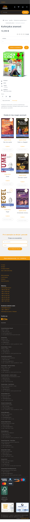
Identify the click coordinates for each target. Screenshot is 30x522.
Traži (25, 12)
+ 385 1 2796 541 (6, 471)
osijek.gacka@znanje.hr (8, 426)
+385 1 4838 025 (5, 443)
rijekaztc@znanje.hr (7, 398)
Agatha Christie (7, 139)
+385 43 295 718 (5, 289)
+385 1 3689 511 (5, 309)
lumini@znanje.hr (6, 379)
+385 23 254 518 (5, 295)
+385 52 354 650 (5, 299)
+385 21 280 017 (5, 453)
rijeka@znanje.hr (6, 351)
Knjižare (3, 2)
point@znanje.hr (6, 464)
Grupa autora (7, 174)
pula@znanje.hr (6, 342)
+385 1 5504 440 (5, 291)
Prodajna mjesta (5, 268)
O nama (3, 264)
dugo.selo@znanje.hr (7, 445)
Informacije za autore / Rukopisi (9, 311)
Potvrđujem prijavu (15, 248)
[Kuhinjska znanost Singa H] (2, 96)
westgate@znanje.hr (7, 417)
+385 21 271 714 (5, 368)
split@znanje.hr (6, 370)
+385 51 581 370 (5, 397)
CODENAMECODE (24, 518)
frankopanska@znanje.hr (8, 407)
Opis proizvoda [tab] (6, 100)
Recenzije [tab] (14, 100)
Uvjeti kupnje (4, 277)
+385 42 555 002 (5, 378)
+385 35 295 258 (5, 297)
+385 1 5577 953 (5, 301)
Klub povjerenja (5, 275)
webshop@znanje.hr (6, 287)
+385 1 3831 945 (5, 462)
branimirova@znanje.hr (8, 473)
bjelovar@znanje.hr (7, 436)
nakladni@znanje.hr (6, 307)
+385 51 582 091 (5, 293)
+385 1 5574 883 (5, 406)
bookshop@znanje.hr (7, 333)
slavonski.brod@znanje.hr (8, 361)
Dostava (3, 279)
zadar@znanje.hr (6, 389)
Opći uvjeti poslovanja (6, 270)
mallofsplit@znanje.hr (7, 454)
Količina (4, 38)
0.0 (27, 34)
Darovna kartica (5, 281)
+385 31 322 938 (5, 425)
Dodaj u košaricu (15, 47)
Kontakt (3, 266)
